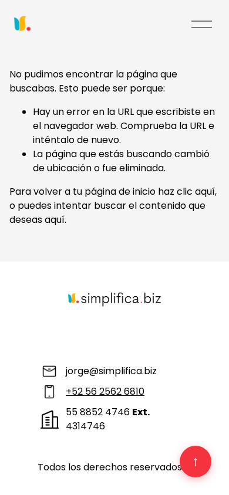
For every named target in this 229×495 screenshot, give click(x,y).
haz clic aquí (186, 191)
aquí (55, 219)
